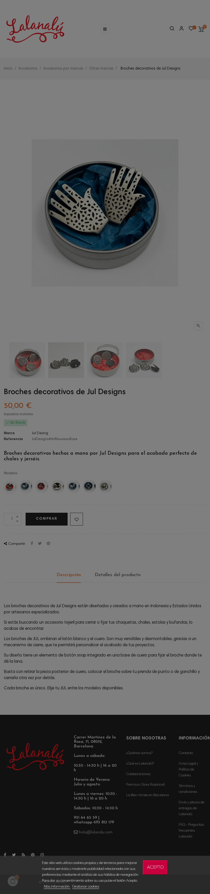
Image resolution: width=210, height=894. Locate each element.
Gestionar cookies (85, 887)
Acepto (155, 867)
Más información (57, 887)
